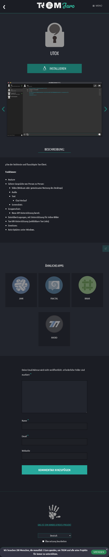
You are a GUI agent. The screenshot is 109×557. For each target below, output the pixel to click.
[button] (3, 109)
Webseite (26, 450)
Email (25, 436)
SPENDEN (98, 552)
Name (25, 420)
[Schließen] (106, 549)
